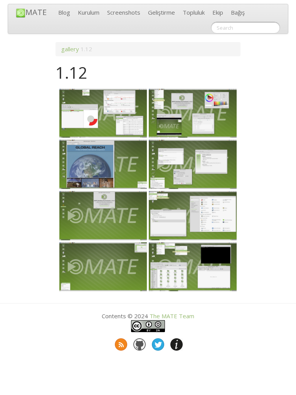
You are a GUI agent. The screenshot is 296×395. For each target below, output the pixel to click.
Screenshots (123, 12)
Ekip (217, 12)
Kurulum (88, 12)
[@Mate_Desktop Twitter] (157, 343)
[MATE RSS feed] (120, 343)
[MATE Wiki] (175, 343)
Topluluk (194, 12)
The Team (172, 316)
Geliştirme (161, 12)
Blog (64, 12)
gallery (70, 49)
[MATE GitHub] (138, 343)
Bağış (238, 12)
